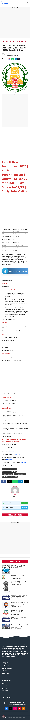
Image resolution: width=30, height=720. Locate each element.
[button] (24, 2)
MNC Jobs (4, 670)
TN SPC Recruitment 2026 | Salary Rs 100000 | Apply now (19, 576)
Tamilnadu (24, 42)
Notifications (11, 42)
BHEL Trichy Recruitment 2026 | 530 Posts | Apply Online (19, 595)
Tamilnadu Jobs (6, 666)
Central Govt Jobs (7, 668)
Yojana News (5, 673)
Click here (11, 451)
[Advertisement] (15, 23)
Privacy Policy (5, 690)
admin (9, 53)
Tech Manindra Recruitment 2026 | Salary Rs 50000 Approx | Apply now (19, 626)
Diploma (12, 41)
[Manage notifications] (3, 716)
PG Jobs (18, 42)
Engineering (19, 41)
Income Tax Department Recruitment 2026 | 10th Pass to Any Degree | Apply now (19, 612)
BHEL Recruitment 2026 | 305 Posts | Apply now (18, 618)
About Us (4, 683)
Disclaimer (4, 688)
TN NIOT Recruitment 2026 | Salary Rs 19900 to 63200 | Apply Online (18, 566)
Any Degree (6, 41)
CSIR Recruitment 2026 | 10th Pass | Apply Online (18, 582)
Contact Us (5, 686)
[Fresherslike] (5, 2)
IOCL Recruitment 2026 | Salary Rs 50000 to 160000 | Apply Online (19, 604)
